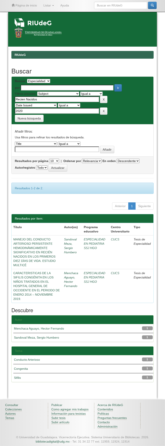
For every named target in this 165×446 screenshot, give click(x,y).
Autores (10, 413)
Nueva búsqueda (29, 118)
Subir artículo (60, 422)
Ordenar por (72, 161)
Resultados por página (31, 161)
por (17, 87)
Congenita (21, 368)
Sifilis (17, 377)
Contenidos (105, 409)
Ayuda (64, 5)
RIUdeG (20, 55)
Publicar (56, 405)
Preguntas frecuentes (112, 418)
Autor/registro (25, 167)
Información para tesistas (68, 413)
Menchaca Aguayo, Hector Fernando (39, 328)
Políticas (103, 413)
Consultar (11, 405)
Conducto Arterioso (27, 359)
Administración (108, 426)
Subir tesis (58, 418)
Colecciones (13, 409)
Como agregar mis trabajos (70, 409)
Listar (47, 5)
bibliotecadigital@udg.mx (53, 441)
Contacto (104, 422)
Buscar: (20, 81)
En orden (109, 161)
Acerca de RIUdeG (110, 405)
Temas (9, 418)
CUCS (115, 239)
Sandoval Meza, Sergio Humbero (36, 337)
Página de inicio (26, 5)
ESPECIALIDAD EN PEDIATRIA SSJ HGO (94, 244)
